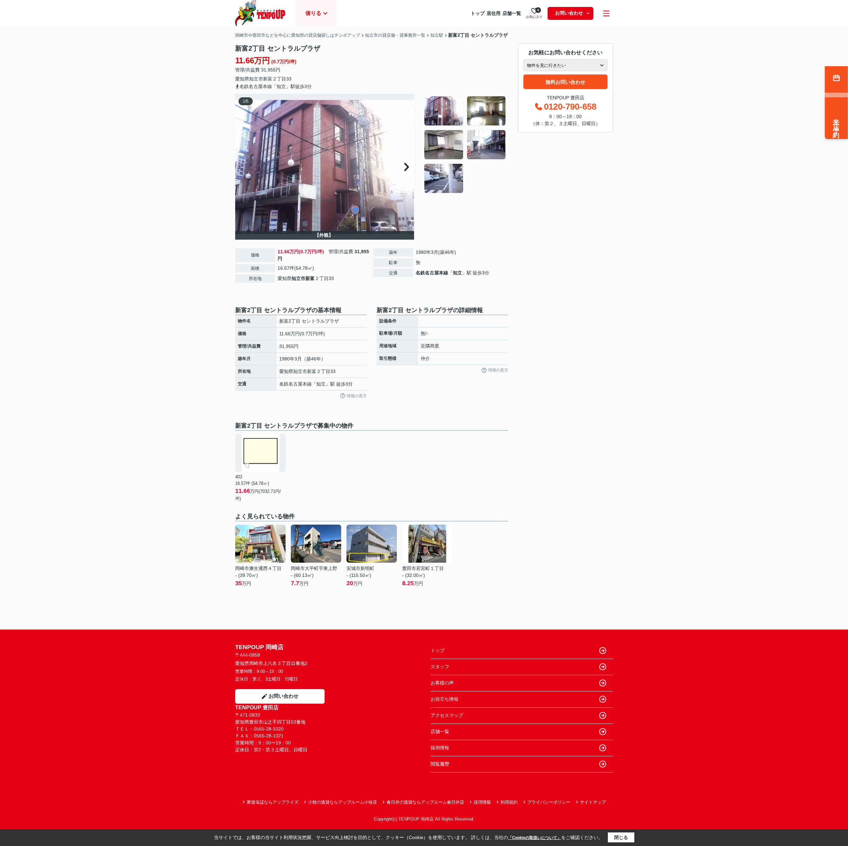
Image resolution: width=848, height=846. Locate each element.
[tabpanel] (465, 144)
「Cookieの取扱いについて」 (534, 837)
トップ (478, 13)
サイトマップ (593, 802)
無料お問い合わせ (565, 82)
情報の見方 (357, 396)
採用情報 (440, 747)
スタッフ (440, 666)
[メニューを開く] (606, 13)
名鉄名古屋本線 (432, 272)
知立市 (256, 78)
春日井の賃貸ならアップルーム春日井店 (425, 802)
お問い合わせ (569, 13)
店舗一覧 (512, 13)
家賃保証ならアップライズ (272, 802)
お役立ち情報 (444, 699)
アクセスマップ (447, 715)
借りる (313, 13)
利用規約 (509, 802)
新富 (267, 78)
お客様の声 (442, 682)
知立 (457, 272)
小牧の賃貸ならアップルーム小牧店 (342, 802)
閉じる (621, 837)
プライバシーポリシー (548, 802)
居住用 (494, 13)
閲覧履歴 (440, 764)
